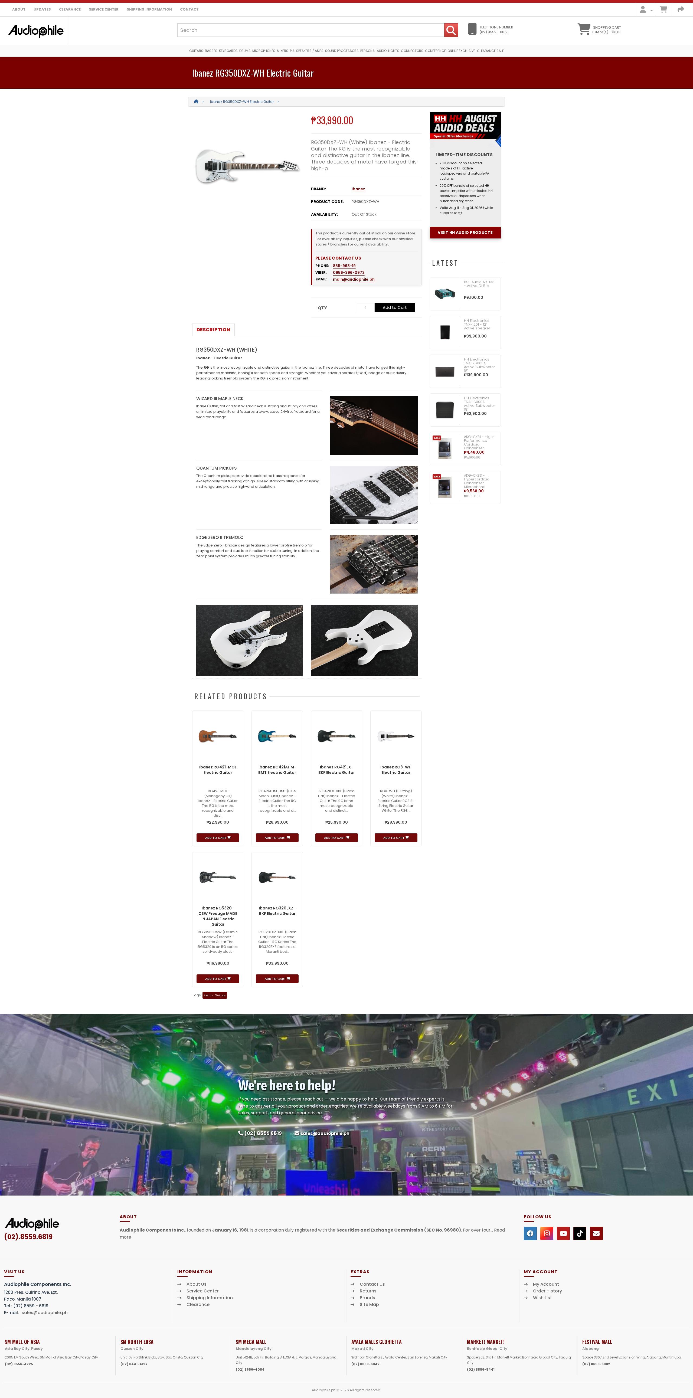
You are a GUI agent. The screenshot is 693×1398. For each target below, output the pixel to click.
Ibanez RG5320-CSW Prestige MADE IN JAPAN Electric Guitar (217, 916)
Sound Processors (342, 50)
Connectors (412, 50)
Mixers (282, 50)
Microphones (263, 50)
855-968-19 (344, 265)
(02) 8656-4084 (250, 1369)
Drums (245, 50)
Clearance (70, 9)
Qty (322, 308)
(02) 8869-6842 (365, 1364)
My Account (546, 1284)
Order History (547, 1291)
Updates (42, 9)
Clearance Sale (490, 50)
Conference (435, 50)
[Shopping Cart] (663, 10)
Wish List (542, 1298)
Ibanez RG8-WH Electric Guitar (395, 769)
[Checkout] (681, 10)
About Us (197, 1284)
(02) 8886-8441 (481, 1369)
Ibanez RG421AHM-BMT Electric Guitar (277, 769)
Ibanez (358, 188)
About (18, 9)
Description (213, 329)
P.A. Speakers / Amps (306, 50)
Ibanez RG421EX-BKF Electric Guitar (336, 769)
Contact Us (372, 1284)
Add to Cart (395, 307)
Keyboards (228, 50)
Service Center (104, 9)
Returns (368, 1291)
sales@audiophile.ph (324, 1133)
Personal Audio (373, 50)
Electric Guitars (215, 995)
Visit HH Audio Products (465, 232)
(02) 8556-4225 (19, 1364)
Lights (393, 50)
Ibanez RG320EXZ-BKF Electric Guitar (277, 910)
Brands (367, 1298)
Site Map (369, 1304)
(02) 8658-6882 (596, 1364)
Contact (189, 9)
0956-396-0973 (349, 272)
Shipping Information (149, 9)
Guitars (196, 50)
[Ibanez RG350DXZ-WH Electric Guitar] (247, 166)
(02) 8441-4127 (134, 1364)
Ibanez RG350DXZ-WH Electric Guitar (242, 101)
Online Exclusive (461, 50)
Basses (211, 50)
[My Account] (645, 10)
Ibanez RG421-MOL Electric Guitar (218, 769)
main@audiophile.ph (354, 279)
